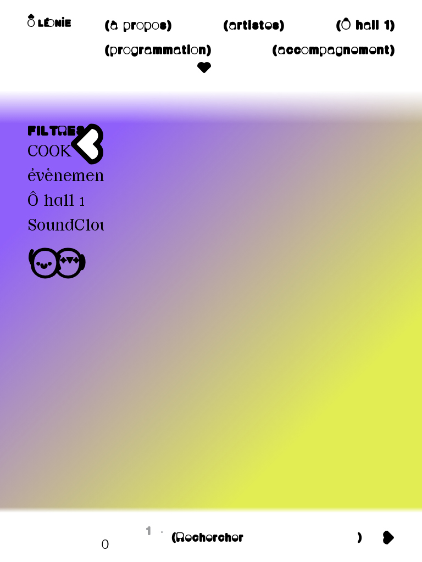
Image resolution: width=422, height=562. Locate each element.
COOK (49, 152)
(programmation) (157, 50)
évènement (68, 177)
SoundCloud (72, 226)
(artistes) (253, 26)
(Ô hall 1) (365, 26)
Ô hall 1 (56, 201)
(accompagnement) (333, 50)
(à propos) (137, 26)
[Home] (49, 20)
